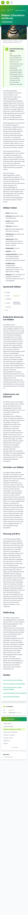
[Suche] (7, 2)
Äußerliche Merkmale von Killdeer (12, 729)
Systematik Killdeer (8, 726)
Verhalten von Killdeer (9, 735)
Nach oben (15, 747)
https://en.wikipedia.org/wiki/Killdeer (14, 684)
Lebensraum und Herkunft (10, 732)
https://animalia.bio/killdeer (11, 697)
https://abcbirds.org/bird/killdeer (13, 680)
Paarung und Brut (8, 738)
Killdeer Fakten (7, 723)
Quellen (6, 743)
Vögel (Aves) (16, 296)
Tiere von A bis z (10, 10)
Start (4, 10)
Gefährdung (7, 740)
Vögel (10, 710)
